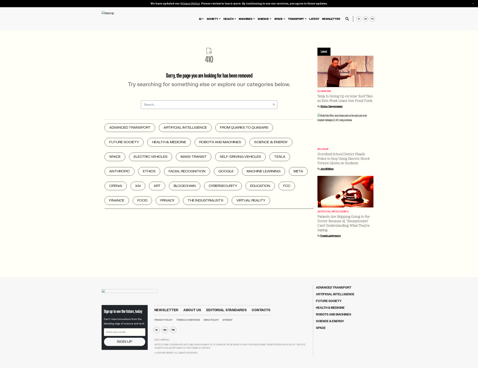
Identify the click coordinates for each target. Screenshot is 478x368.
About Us (192, 310)
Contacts (261, 310)
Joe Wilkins (327, 168)
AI (200, 19)
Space (278, 19)
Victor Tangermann (331, 106)
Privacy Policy (190, 3)
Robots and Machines (333, 314)
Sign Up (124, 342)
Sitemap (227, 320)
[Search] (274, 105)
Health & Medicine (330, 308)
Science (263, 19)
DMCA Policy (211, 320)
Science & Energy (330, 321)
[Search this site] (347, 19)
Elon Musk (324, 91)
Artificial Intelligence (333, 211)
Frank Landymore (330, 235)
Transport (296, 19)
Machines (245, 19)
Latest (314, 19)
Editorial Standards (226, 310)
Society (212, 19)
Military (322, 149)
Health (229, 19)
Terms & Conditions (188, 320)
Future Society (329, 301)
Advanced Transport (333, 287)
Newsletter (331, 19)
